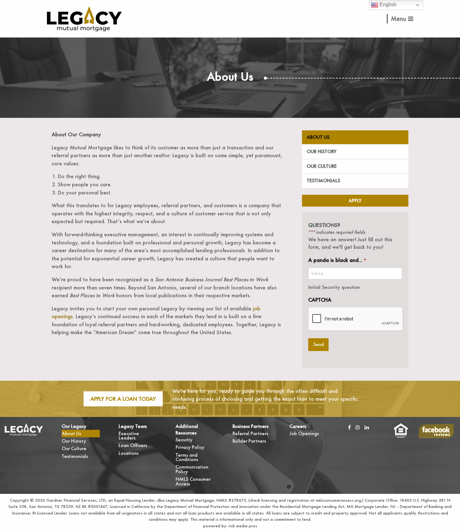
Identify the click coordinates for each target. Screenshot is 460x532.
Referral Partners (250, 433)
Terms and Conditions (187, 457)
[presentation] (355, 319)
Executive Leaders (129, 435)
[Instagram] (357, 427)
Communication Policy (192, 469)
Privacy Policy (190, 447)
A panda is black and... (337, 260)
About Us (318, 137)
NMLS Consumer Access (193, 481)
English (387, 4)
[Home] (84, 18)
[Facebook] (349, 427)
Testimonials (323, 180)
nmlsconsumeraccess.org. (339, 500)
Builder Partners (249, 441)
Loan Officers (133, 445)
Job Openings (304, 433)
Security (184, 440)
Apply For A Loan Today (123, 398)
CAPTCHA (319, 299)
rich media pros (242, 525)
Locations (129, 453)
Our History (321, 151)
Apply (355, 200)
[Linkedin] (367, 427)
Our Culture (322, 166)
